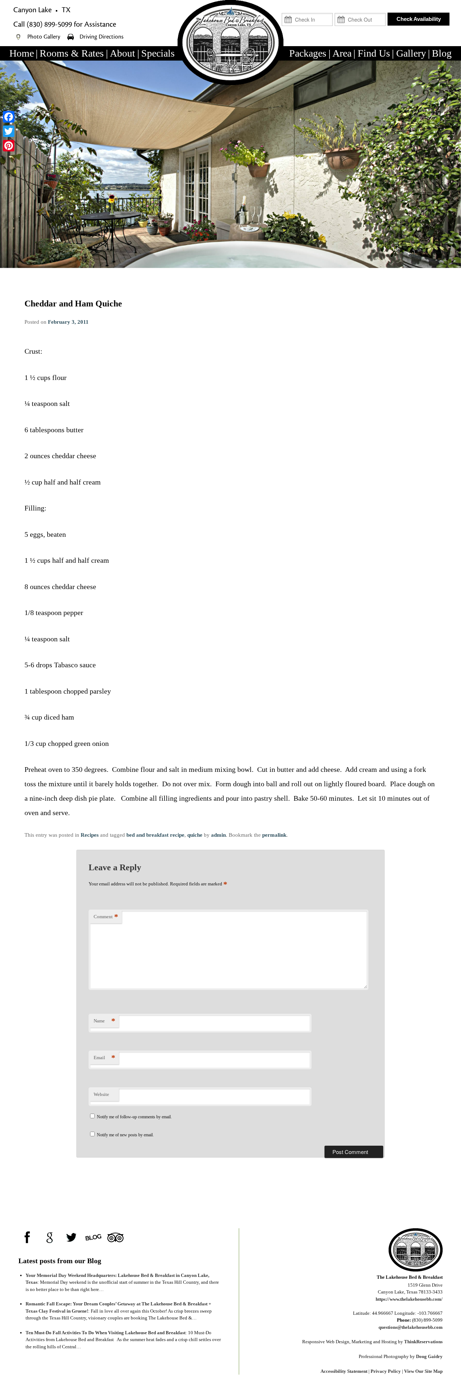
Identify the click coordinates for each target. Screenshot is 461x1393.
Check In (322, 9)
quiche (194, 835)
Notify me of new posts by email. (125, 1134)
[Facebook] (8, 117)
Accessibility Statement (344, 1371)
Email (104, 1057)
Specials (158, 53)
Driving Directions (102, 37)
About (122, 53)
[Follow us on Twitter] (71, 1237)
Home (21, 53)
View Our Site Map (423, 1371)
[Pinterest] (8, 145)
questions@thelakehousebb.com (411, 1327)
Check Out (373, 9)
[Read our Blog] (93, 1237)
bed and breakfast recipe (155, 835)
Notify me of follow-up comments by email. (134, 1116)
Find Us (374, 53)
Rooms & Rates (72, 53)
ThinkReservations (423, 1341)
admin (218, 835)
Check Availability (419, 19)
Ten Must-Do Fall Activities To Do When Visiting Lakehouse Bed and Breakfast (105, 1332)
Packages (307, 53)
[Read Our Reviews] (49, 1237)
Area (342, 53)
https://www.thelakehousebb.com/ (409, 1299)
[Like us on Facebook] (27, 1237)
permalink (274, 835)
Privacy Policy (386, 1371)
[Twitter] (8, 131)
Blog (442, 53)
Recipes (90, 835)
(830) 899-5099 (49, 24)
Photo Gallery (44, 37)
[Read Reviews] (115, 1237)
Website (101, 1094)
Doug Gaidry (429, 1356)
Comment (106, 916)
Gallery (411, 53)
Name (104, 1020)
